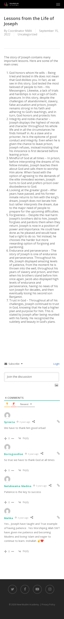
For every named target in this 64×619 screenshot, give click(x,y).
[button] (58, 4)
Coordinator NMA (20, 31)
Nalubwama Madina (17, 486)
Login (56, 363)
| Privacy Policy (47, 604)
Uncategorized (27, 34)
